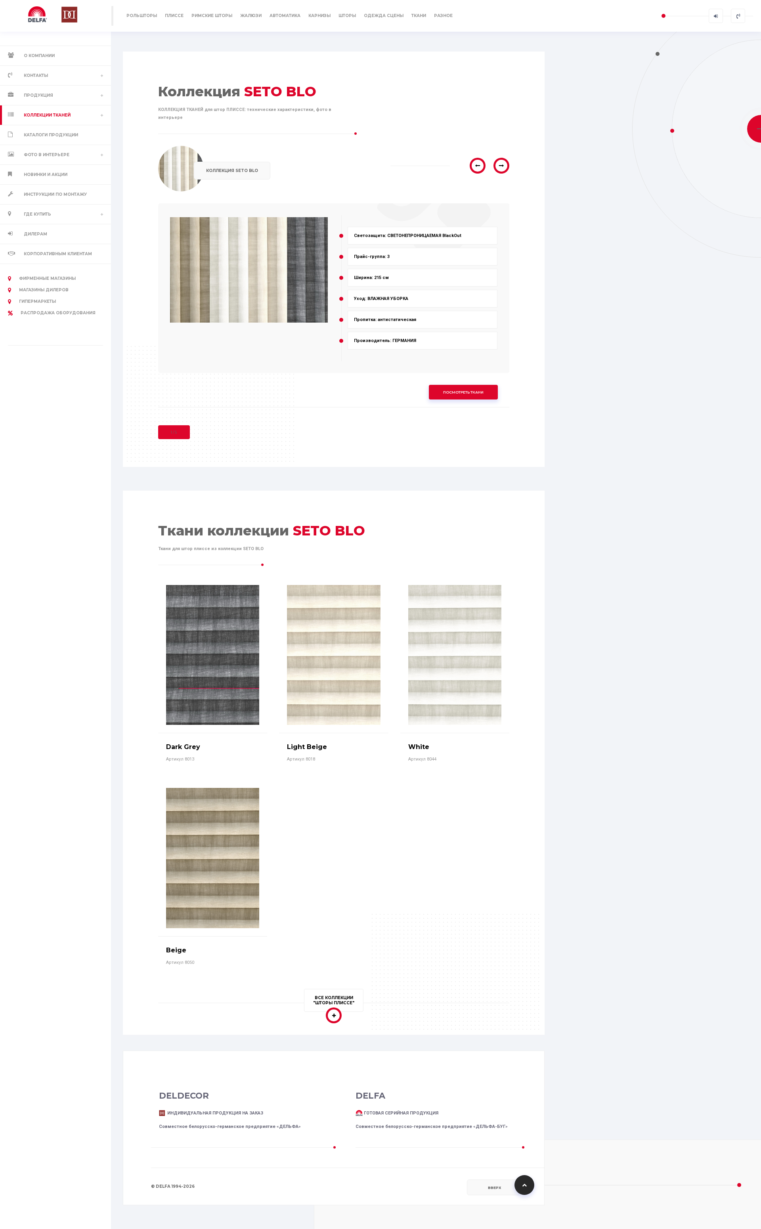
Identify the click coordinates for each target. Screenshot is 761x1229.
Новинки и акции (45, 174)
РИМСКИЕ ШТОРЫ (211, 15)
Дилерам (35, 234)
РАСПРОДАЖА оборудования (58, 312)
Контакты (36, 75)
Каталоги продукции (51, 135)
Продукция (38, 95)
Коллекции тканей (47, 115)
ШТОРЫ (347, 15)
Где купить (37, 214)
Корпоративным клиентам (58, 253)
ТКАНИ (418, 15)
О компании (39, 55)
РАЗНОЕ (443, 15)
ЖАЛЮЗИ (251, 15)
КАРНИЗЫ (319, 15)
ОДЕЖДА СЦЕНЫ (383, 15)
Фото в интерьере (46, 154)
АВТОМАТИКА (285, 15)
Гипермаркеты (37, 301)
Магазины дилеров (44, 289)
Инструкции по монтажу (55, 194)
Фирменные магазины (47, 278)
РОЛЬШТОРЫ (141, 15)
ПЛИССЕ (174, 15)
